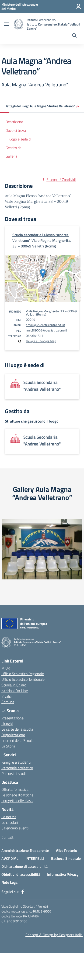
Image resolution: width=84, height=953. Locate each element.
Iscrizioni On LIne (14, 690)
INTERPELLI (34, 858)
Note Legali (10, 882)
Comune (7, 702)
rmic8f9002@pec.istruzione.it (46, 330)
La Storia (8, 746)
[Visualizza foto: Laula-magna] (42, 549)
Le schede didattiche (17, 795)
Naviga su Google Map (41, 341)
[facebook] (23, 892)
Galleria (11, 156)
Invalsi (6, 696)
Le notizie (8, 817)
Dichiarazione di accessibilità (24, 866)
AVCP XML (9, 858)
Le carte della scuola (17, 729)
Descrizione (14, 122)
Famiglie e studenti (16, 762)
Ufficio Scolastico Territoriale (23, 679)
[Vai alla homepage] (18, 24)
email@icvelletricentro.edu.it (45, 324)
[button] (42, 106)
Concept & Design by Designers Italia (54, 935)
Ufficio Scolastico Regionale (22, 674)
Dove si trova (16, 130)
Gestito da (13, 148)
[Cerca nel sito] (74, 36)
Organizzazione (13, 735)
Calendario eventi (14, 828)
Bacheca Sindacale (66, 858)
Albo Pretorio (66, 850)
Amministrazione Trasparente (25, 850)
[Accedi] (78, 7)
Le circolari (9, 822)
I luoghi (7, 723)
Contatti (7, 837)
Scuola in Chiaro (13, 685)
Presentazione (12, 718)
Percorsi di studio (14, 773)
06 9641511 (34, 335)
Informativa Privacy (62, 874)
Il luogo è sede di (18, 139)
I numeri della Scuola (17, 740)
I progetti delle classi (17, 800)
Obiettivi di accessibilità (20, 874)
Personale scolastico (17, 768)
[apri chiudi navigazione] (6, 24)
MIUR (5, 668)
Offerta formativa (14, 789)
